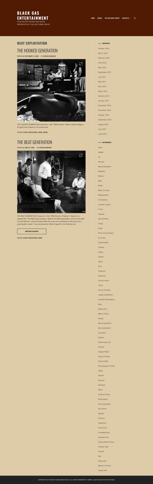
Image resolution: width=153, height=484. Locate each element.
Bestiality (101, 171)
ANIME (100, 152)
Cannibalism (103, 200)
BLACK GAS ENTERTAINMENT (33, 15)
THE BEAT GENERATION (34, 142)
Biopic (100, 185)
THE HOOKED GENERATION (37, 50)
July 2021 (102, 77)
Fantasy (101, 247)
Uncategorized (104, 432)
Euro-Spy (101, 238)
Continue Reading (31, 231)
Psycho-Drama (104, 356)
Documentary (103, 219)
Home (93, 18)
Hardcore (101, 271)
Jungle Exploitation (105, 295)
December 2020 (104, 105)
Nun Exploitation (104, 328)
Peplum (101, 337)
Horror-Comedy (104, 290)
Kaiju (100, 304)
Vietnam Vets (103, 447)
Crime (40, 132)
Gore (100, 266)
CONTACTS (125, 18)
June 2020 (102, 134)
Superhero (102, 423)
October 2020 (103, 115)
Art (99, 157)
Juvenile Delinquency (106, 299)
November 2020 (104, 110)
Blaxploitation (103, 195)
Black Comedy (103, 190)
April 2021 (102, 86)
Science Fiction (104, 394)
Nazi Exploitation (104, 323)
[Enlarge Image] (80, 63)
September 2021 (104, 72)
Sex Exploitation (104, 404)
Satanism (101, 385)
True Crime (102, 428)
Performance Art (104, 342)
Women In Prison (104, 466)
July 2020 (102, 129)
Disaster (101, 214)
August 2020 (103, 124)
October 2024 (103, 48)
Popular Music (103, 352)
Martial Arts (102, 309)
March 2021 (102, 91)
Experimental (103, 242)
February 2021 (103, 96)
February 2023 (104, 58)
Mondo (100, 318)
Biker (100, 181)
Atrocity (101, 162)
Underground (103, 437)
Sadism (101, 375)
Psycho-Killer (103, 361)
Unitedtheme (109, 480)
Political (101, 347)
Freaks (100, 252)
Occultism (102, 333)
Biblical (101, 176)
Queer (100, 371)
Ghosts (100, 257)
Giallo (100, 261)
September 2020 (104, 120)
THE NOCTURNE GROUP (112, 18)
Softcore (101, 418)
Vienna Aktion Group (106, 442)
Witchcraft (102, 461)
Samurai (101, 380)
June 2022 (102, 63)
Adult (100, 147)
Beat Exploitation (30, 132)
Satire (100, 390)
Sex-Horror (102, 409)
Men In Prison (103, 314)
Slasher (101, 413)
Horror (100, 285)
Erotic (100, 228)
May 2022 (102, 67)
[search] (135, 18)
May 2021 (102, 82)
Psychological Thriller (106, 366)
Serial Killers (103, 399)
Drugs (45, 132)
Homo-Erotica (103, 280)
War (99, 456)
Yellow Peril (102, 470)
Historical (101, 276)
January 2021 (103, 101)
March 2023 (103, 53)
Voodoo (101, 451)
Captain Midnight (49, 56)
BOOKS (100, 18)
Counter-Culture (104, 205)
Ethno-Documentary (106, 233)
